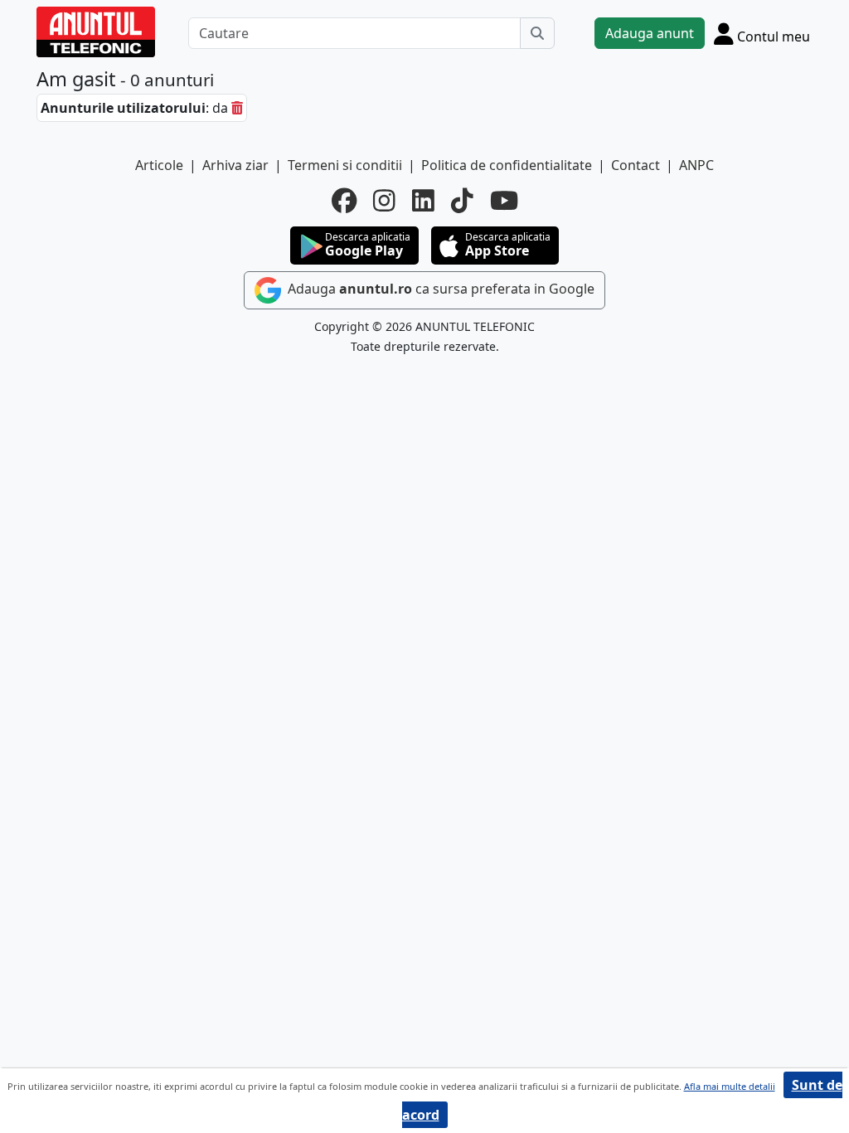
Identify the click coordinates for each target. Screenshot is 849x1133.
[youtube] (504, 201)
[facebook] (344, 201)
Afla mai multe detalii (729, 1086)
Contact (635, 165)
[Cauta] (537, 33)
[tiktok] (462, 201)
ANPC (696, 165)
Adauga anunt (649, 33)
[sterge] (237, 108)
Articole (159, 165)
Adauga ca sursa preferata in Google (439, 289)
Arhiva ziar (235, 165)
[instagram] (384, 201)
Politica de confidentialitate (506, 165)
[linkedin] (423, 201)
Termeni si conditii (345, 165)
